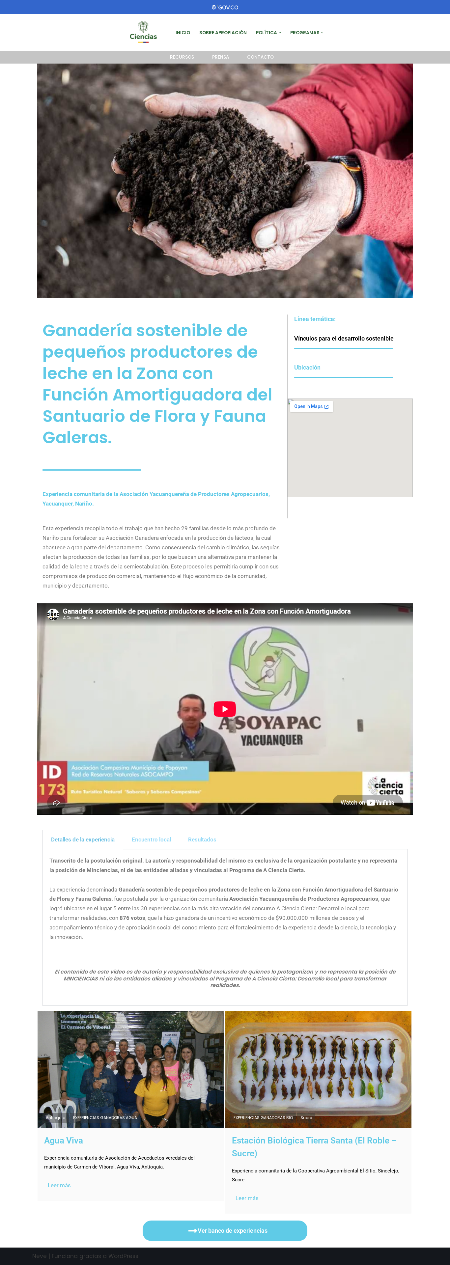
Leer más (59, 1185)
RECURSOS (182, 57)
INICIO (183, 33)
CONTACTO (260, 57)
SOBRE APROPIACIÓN (223, 33)
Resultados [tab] (202, 839)
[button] (280, 33)
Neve (39, 1256)
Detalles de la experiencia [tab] (83, 839)
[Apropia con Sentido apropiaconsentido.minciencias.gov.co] (145, 32)
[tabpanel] (225, 927)
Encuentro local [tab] (151, 839)
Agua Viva (63, 1140)
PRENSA (220, 57)
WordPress (123, 1256)
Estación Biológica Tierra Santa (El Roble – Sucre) (314, 1147)
